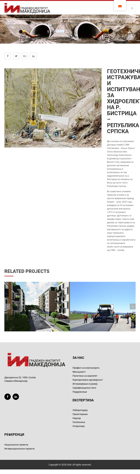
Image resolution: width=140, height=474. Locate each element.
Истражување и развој (85, 383)
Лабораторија (80, 410)
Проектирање (80, 414)
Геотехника (79, 422)
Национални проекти (16, 444)
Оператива (79, 426)
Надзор (77, 418)
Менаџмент (79, 371)
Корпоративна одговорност (88, 379)
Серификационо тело (84, 387)
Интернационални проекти (19, 448)
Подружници (80, 391)
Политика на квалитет (85, 375)
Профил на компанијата (86, 367)
